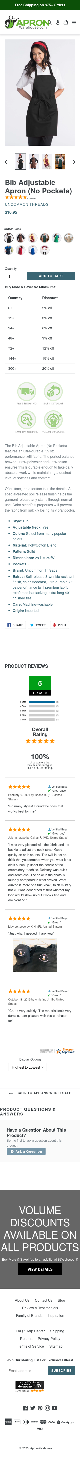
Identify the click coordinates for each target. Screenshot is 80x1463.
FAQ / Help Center (30, 1330)
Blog (61, 1300)
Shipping (57, 1330)
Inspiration (56, 1315)
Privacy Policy (49, 1338)
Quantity (11, 268)
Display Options (30, 1059)
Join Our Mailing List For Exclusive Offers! (40, 1360)
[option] (20, 161)
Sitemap (55, 1346)
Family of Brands (29, 1315)
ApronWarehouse (41, 1448)
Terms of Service (31, 1346)
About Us (22, 1300)
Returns (26, 1338)
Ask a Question (28, 1151)
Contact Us (43, 1300)
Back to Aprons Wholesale (43, 1093)
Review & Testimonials (40, 1307)
